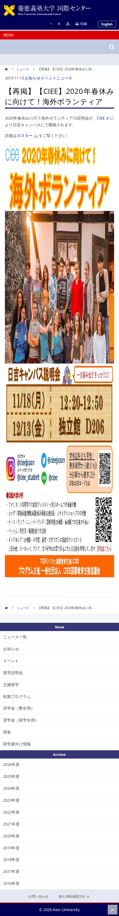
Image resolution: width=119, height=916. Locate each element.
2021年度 (11, 824)
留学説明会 (13, 672)
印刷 (83, 23)
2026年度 (11, 764)
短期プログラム (17, 696)
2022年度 (11, 812)
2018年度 (11, 859)
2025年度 (11, 776)
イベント (48, 78)
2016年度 (11, 883)
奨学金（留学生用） (21, 720)
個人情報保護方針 (72, 896)
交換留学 (11, 684)
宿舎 (7, 732)
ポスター (25, 135)
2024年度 (11, 788)
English (107, 24)
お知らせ (33, 78)
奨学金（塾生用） (19, 708)
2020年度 (11, 836)
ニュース (22, 69)
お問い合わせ (38, 896)
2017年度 (11, 871)
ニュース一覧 (15, 637)
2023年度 (11, 800)
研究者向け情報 (17, 744)
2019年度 (11, 848)
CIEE (101, 118)
